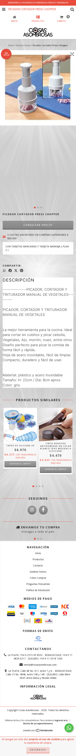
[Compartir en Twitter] (15, 270)
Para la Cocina (23, 45)
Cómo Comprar (38, 577)
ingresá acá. (61, 720)
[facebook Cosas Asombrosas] (43, 510)
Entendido (38, 750)
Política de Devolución (38, 590)
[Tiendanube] (38, 731)
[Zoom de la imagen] (72, 54)
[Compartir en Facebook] (10, 270)
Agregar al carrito (55, 469)
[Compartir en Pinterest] (21, 270)
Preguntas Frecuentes (38, 584)
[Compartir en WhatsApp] (4, 270)
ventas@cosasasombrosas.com (40, 664)
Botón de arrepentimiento (38, 723)
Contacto (38, 565)
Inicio (11, 45)
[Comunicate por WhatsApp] (69, 727)
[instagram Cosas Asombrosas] (32, 510)
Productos (38, 559)
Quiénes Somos (38, 571)
